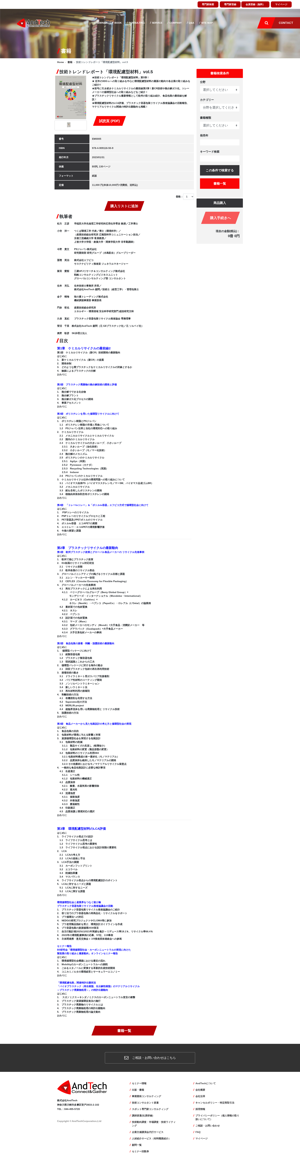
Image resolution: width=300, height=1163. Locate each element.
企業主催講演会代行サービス (148, 1132)
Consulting (136, 22)
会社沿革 (200, 1096)
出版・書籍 (138, 1089)
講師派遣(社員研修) (142, 1115)
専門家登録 (230, 4)
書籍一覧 (124, 1031)
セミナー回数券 (140, 1151)
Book (118, 22)
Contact (286, 22)
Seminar (101, 22)
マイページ (281, 4)
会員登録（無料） (255, 4)
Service (156, 22)
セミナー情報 (139, 1083)
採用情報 (200, 1109)
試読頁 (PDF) (109, 121)
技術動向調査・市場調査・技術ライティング (154, 1124)
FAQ (198, 1132)
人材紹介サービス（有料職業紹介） (151, 1138)
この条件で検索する (220, 170)
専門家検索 (208, 4)
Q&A (191, 22)
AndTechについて (205, 1083)
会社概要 (200, 1089)
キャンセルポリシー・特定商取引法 (214, 1102)
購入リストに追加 (124, 206)
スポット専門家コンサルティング (150, 1109)
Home (60, 62)
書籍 (70, 62)
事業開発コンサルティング (146, 1096)
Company (175, 22)
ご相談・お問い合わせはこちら (153, 1057)
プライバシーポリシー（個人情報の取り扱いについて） (217, 1117)
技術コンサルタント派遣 (145, 1102)
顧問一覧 (137, 1145)
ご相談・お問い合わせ (207, 1125)
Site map (207, 22)
